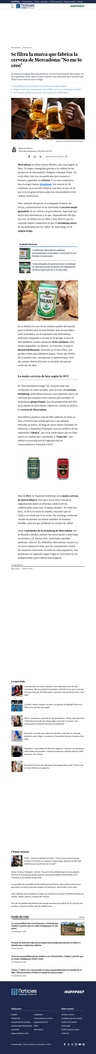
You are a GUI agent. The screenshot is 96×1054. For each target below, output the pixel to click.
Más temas (38, 1029)
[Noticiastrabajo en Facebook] (64, 1044)
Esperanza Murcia (25, 148)
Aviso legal (65, 1026)
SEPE (36, 1026)
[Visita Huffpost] (77, 6)
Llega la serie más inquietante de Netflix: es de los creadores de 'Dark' (47, 89)
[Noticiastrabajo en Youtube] (79, 1044)
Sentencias (15, 1018)
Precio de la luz (27, 2)
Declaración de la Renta (21, 1022)
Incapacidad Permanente (21, 1026)
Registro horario (70, 2)
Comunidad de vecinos (43, 1018)
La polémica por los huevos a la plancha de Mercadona (39, 86)
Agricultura (44, 2)
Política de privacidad (70, 1029)
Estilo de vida (27, 568)
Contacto (65, 1033)
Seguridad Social (41, 1022)
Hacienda (15, 1029)
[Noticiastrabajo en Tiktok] (75, 1044)
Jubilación (38, 1014)
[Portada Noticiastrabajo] (24, 992)
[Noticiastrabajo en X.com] (68, 1044)
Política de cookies (69, 1022)
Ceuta (37, 2)
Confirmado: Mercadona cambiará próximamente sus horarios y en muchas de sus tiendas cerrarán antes (54, 253)
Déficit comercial (56, 2)
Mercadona (15, 568)
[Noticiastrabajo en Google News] (83, 1044)
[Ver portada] (25, 6)
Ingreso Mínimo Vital (19, 1033)
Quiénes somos (67, 1014)
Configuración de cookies (71, 1018)
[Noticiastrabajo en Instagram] (72, 1044)
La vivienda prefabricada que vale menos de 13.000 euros (41, 92)
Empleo (14, 1014)
